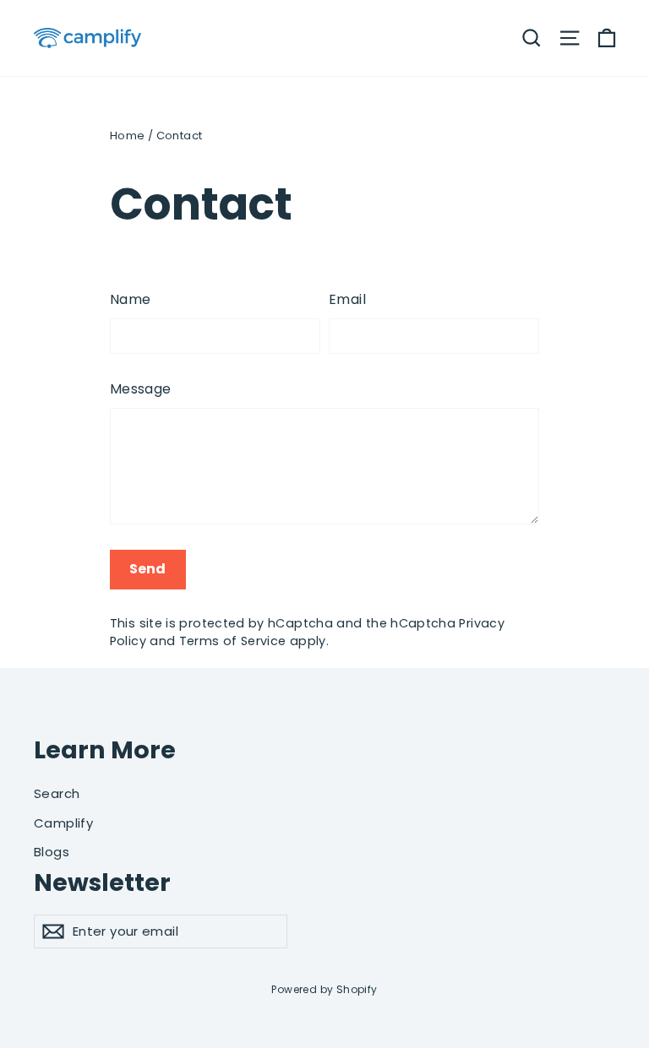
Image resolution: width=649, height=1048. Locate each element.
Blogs (51, 852)
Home (127, 136)
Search (56, 793)
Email (347, 299)
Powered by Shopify (324, 989)
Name (130, 299)
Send (147, 568)
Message (141, 389)
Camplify (63, 823)
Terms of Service (232, 641)
